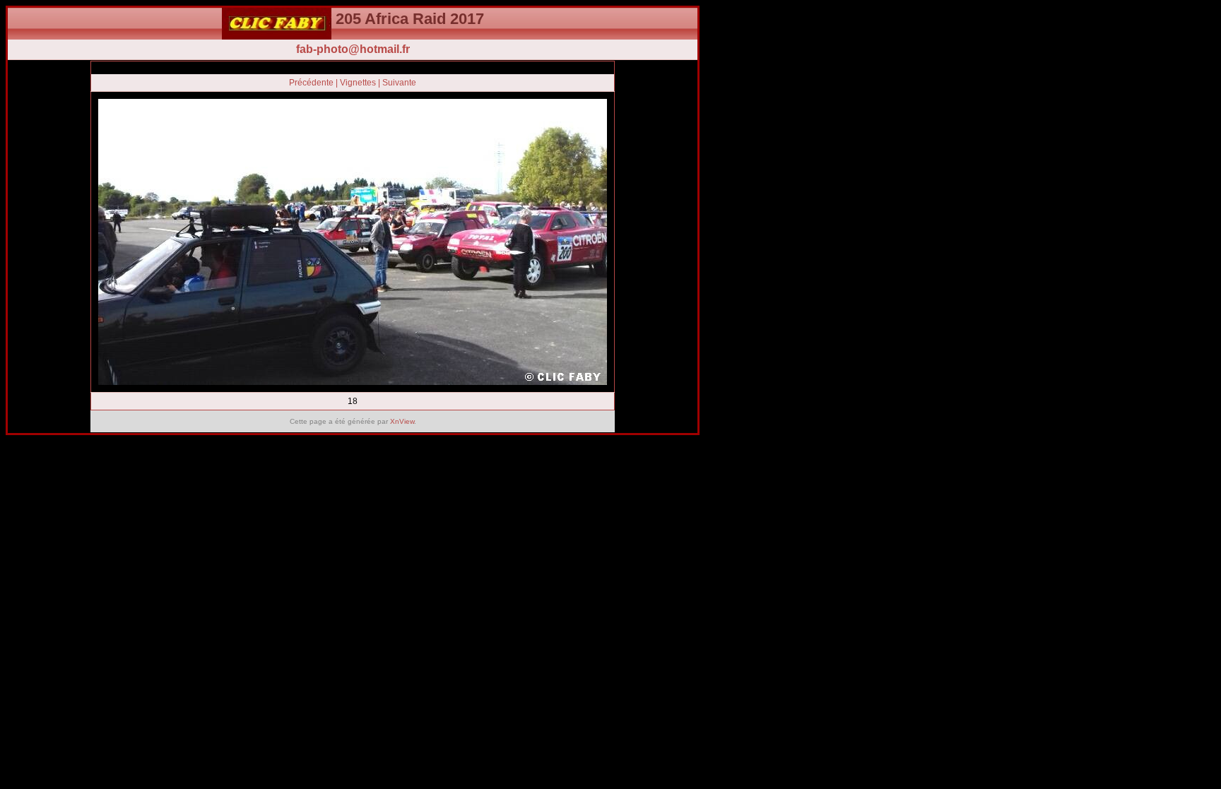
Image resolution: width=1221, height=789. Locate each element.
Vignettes (358, 83)
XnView (402, 421)
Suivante (399, 83)
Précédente (311, 83)
